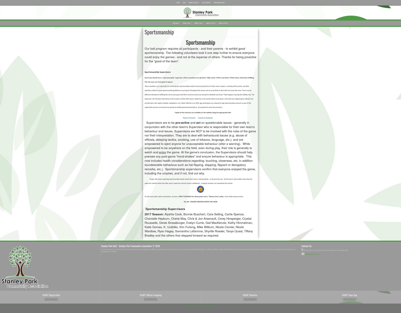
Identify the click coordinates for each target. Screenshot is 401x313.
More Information (51, 299)
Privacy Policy (212, 306)
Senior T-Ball (198, 23)
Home (178, 2)
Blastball (176, 23)
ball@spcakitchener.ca (312, 254)
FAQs (184, 2)
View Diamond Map (219, 2)
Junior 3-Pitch (210, 23)
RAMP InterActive (190, 306)
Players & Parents (189, 118)
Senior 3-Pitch (223, 23)
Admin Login (200, 309)
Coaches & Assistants (205, 118)
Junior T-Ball (186, 23)
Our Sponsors (206, 2)
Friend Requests (194, 2)
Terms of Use (201, 306)
